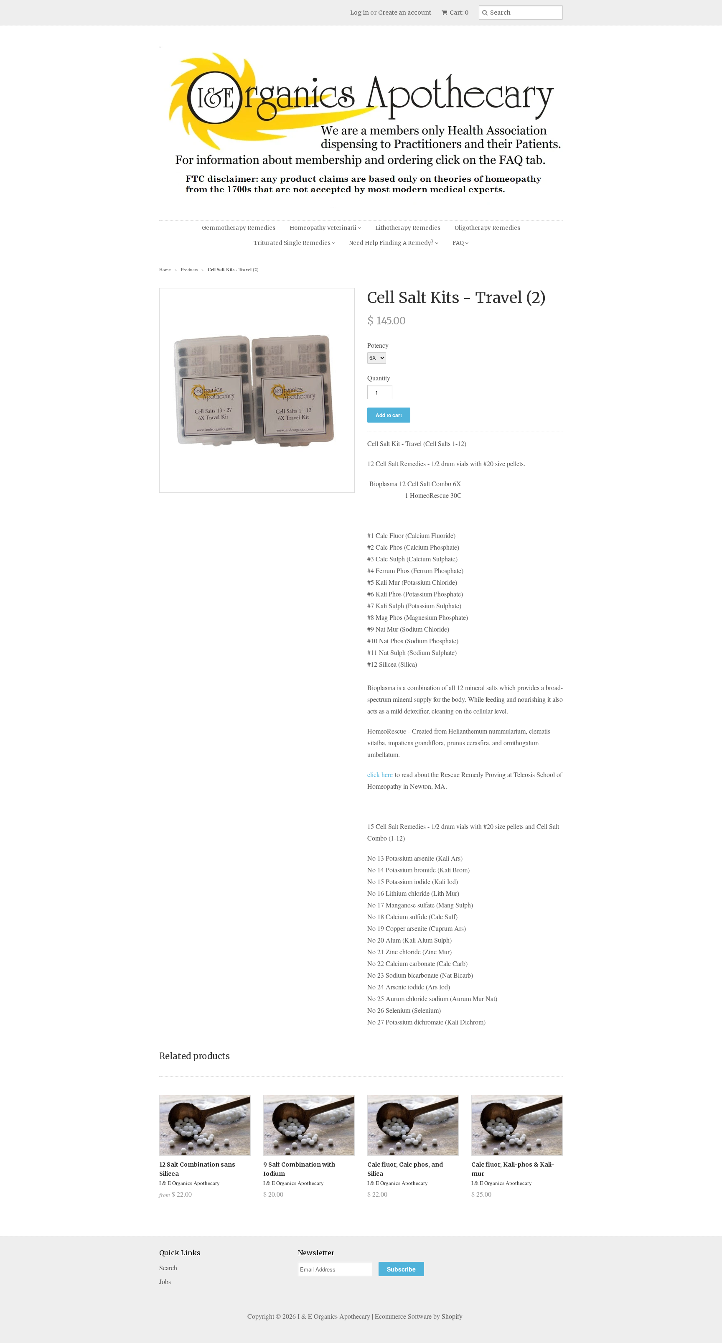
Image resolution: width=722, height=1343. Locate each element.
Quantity (378, 377)
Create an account (404, 12)
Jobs (165, 1281)
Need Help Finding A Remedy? (392, 243)
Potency (378, 345)
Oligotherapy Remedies (487, 228)
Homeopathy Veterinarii (324, 228)
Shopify (452, 1316)
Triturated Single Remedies (293, 243)
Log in (359, 12)
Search (168, 1267)
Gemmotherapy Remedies (238, 228)
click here (380, 774)
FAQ (459, 243)
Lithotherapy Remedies (407, 228)
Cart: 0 (458, 12)
